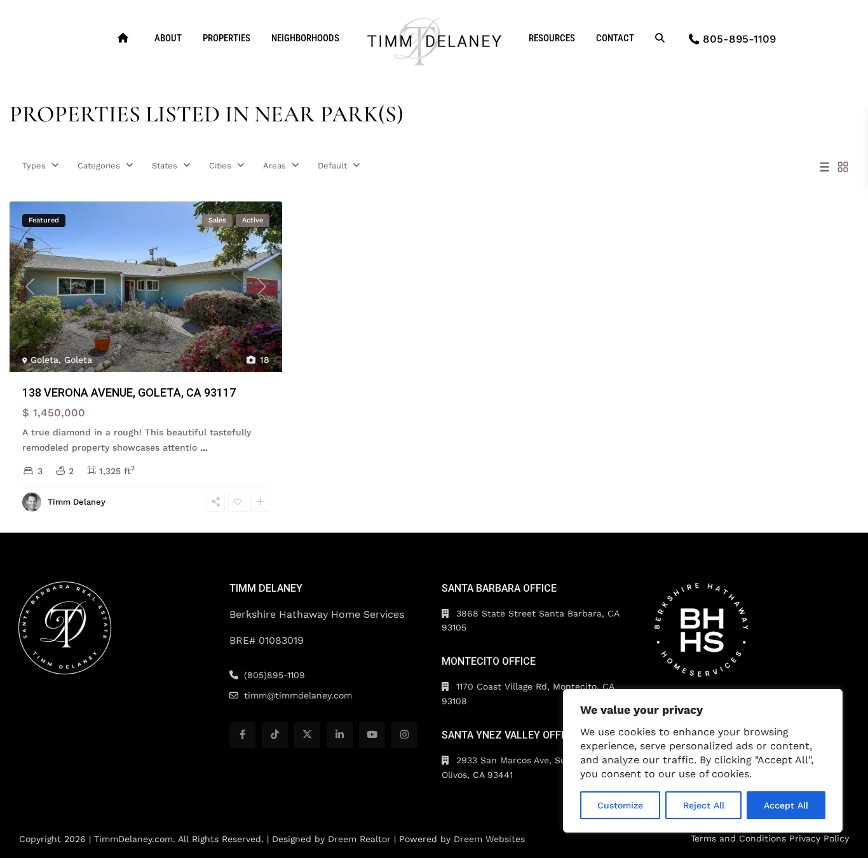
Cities (220, 165)
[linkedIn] (340, 735)
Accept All (786, 805)
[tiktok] (275, 735)
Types (34, 165)
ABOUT (168, 38)
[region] (703, 761)
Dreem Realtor (359, 839)
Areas (274, 165)
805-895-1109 (739, 38)
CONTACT (615, 38)
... (204, 447)
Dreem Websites (489, 839)
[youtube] (372, 735)
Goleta (44, 360)
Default (332, 165)
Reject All (703, 805)
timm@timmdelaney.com (298, 695)
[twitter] (307, 735)
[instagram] (404, 735)
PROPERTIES (226, 38)
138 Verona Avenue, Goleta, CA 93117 (129, 392)
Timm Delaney (76, 502)
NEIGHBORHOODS (305, 38)
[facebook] (242, 735)
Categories (99, 165)
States (164, 165)
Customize (620, 805)
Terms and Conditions (738, 838)
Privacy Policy (819, 838)
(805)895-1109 (274, 675)
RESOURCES (552, 38)
